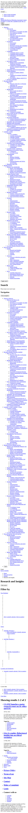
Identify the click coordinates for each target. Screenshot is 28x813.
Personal (9, 727)
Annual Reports (14, 50)
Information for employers (16, 86)
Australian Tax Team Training (17, 144)
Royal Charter (13, 239)
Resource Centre (11, 212)
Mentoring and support (12, 220)
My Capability (14, 21)
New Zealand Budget (15, 264)
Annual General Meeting (16, 47)
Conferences (13, 151)
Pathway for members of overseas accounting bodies (18, 94)
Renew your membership (16, 168)
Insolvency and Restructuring (17, 208)
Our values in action (12, 61)
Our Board (12, 44)
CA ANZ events (14, 153)
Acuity (19, 21)
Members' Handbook (15, 236)
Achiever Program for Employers (18, 119)
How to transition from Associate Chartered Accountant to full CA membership (18, 98)
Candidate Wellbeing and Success (18, 127)
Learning (9, 133)
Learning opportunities (15, 136)
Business (9, 725)
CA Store (8, 21)
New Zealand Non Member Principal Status (17, 105)
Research (9, 729)
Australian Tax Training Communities (16, 146)
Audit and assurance (15, 202)
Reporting (12, 203)
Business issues (14, 205)
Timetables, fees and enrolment (14, 122)
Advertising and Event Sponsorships (16, 69)
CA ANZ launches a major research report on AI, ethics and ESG (15, 706)
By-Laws (12, 240)
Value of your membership (16, 169)
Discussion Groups (14, 215)
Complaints (9, 51)
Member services (8, 165)
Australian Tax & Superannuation (15, 143)
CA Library (13, 213)
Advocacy (9, 255)
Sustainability (10, 724)
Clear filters (3, 696)
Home (2, 18)
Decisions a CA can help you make (18, 31)
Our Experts (13, 270)
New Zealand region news (16, 275)
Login (2, 23)
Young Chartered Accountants (17, 233)
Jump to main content (9, 16)
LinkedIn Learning (14, 137)
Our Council (13, 43)
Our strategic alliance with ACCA (18, 78)
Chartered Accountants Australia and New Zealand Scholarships (16, 129)
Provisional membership (13, 117)
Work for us (13, 34)
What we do (10, 28)
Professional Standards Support (17, 231)
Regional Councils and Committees (18, 45)
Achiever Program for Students (17, 120)
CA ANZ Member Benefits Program (16, 246)
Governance (10, 41)
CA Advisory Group (15, 222)
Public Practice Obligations (16, 244)
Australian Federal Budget (16, 263)
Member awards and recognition (18, 172)
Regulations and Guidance (16, 243)
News (8, 271)
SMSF (11, 160)
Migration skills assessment (13, 123)
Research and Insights (15, 250)
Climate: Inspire (11, 722)
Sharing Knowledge (15, 278)
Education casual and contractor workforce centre (18, 36)
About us (6, 27)
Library (4, 21)
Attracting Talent (14, 217)
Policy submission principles (17, 261)
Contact (7, 781)
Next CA (12, 107)
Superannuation (14, 200)
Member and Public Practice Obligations (17, 234)
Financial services (14, 206)
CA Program (13, 116)
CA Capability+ (14, 134)
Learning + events (8, 131)
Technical (9, 198)
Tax (11, 199)
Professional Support (15, 179)
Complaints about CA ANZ (16, 52)
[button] (5, 24)
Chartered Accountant (15, 112)
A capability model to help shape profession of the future (18, 141)
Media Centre (10, 265)
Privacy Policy (9, 770)
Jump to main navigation (10, 14)
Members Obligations (15, 237)
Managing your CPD (12, 164)
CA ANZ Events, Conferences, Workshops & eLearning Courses (15, 149)
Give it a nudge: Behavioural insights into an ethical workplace (15, 735)
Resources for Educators (16, 88)
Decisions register (14, 58)
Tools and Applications (15, 191)
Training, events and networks (17, 193)
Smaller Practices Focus (16, 175)
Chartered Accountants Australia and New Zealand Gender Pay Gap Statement (18, 67)
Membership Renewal (6, 20)
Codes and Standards (15, 241)
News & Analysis (8, 247)
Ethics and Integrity (11, 728)
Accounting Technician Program (18, 100)
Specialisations (10, 154)
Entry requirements (11, 110)
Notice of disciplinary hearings (17, 59)
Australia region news (15, 272)
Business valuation (14, 209)
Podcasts (12, 277)
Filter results (4, 585)
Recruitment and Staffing (16, 184)
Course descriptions (11, 114)
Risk (11, 155)
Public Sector (13, 226)
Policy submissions (14, 260)
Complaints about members (16, 54)
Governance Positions (15, 48)
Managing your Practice (16, 181)
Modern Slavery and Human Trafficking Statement (17, 63)
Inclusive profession (12, 79)
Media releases (13, 267)
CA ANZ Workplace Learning (17, 138)
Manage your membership (13, 167)
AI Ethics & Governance (16, 189)
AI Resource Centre (12, 186)
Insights (9, 248)
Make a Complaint (11, 785)
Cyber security (13, 758)
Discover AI (13, 188)
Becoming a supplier (15, 40)
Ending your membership (16, 171)
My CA (23, 21)
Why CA (9, 82)
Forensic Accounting (15, 158)
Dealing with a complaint (16, 227)
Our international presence (16, 38)
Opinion (12, 253)
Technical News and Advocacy (17, 182)
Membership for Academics (16, 109)
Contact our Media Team (16, 268)
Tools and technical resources (17, 196)
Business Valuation (14, 157)
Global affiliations (11, 71)
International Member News (17, 274)
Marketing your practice (16, 219)
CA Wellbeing (13, 223)
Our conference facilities (16, 33)
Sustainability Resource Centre (14, 185)
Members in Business (12, 192)
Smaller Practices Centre (13, 174)
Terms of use (9, 774)
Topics (2, 626)
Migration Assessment (17, 20)
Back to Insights (5, 570)
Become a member (8, 81)
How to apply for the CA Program (15, 113)
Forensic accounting (15, 210)
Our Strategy (13, 30)
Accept (2, 11)
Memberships (10, 89)
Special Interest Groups (15, 216)
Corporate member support (16, 195)
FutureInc (12, 254)
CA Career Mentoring (15, 224)
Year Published (4, 593)
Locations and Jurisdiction (7, 668)
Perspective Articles (15, 251)
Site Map (7, 778)
